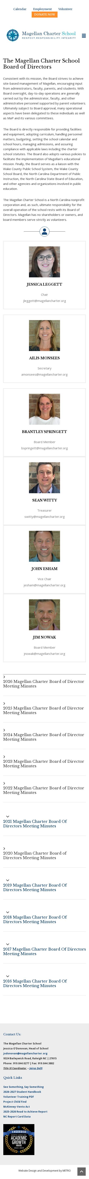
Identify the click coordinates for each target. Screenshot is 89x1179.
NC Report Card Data (17, 1116)
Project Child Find (14, 1101)
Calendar (19, 9)
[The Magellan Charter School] (41, 36)
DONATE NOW (44, 14)
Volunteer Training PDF (18, 1097)
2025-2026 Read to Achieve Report (25, 1111)
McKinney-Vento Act (16, 1106)
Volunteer (65, 9)
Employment (42, 9)
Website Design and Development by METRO (44, 1170)
